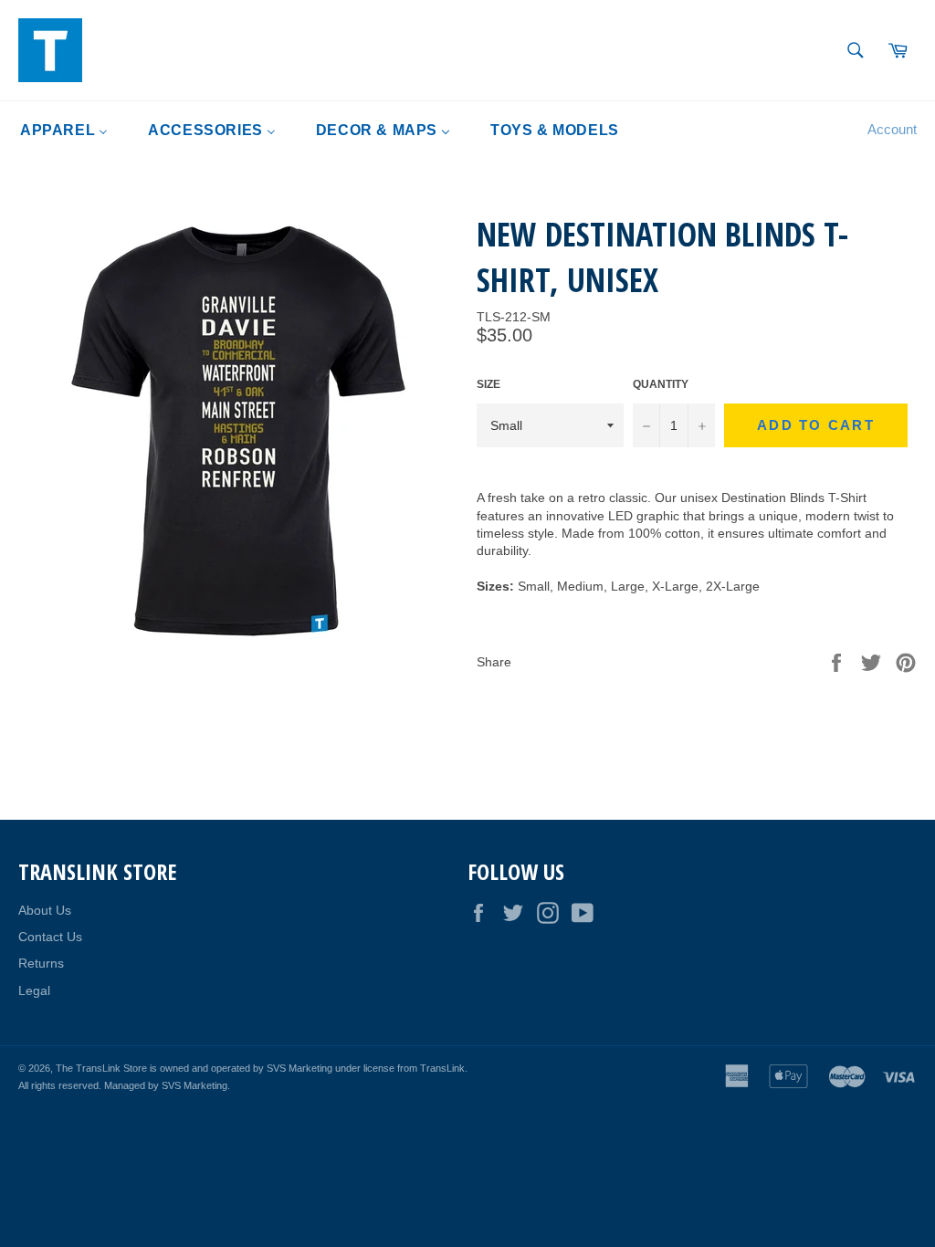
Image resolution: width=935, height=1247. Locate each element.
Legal (34, 990)
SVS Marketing (194, 1085)
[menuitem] (64, 130)
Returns (41, 963)
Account (892, 129)
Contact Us (50, 936)
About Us (44, 910)
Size (488, 384)
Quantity (660, 384)
